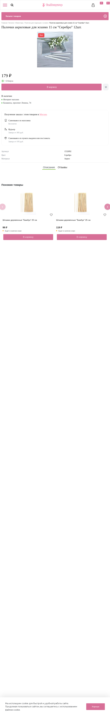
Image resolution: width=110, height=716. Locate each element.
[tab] (49, 167)
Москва (43, 114)
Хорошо (95, 706)
